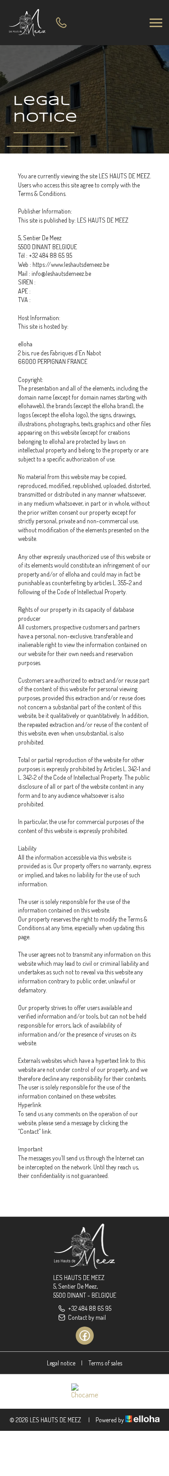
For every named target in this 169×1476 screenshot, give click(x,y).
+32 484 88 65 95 (89, 1308)
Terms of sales (105, 1363)
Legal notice (61, 1363)
